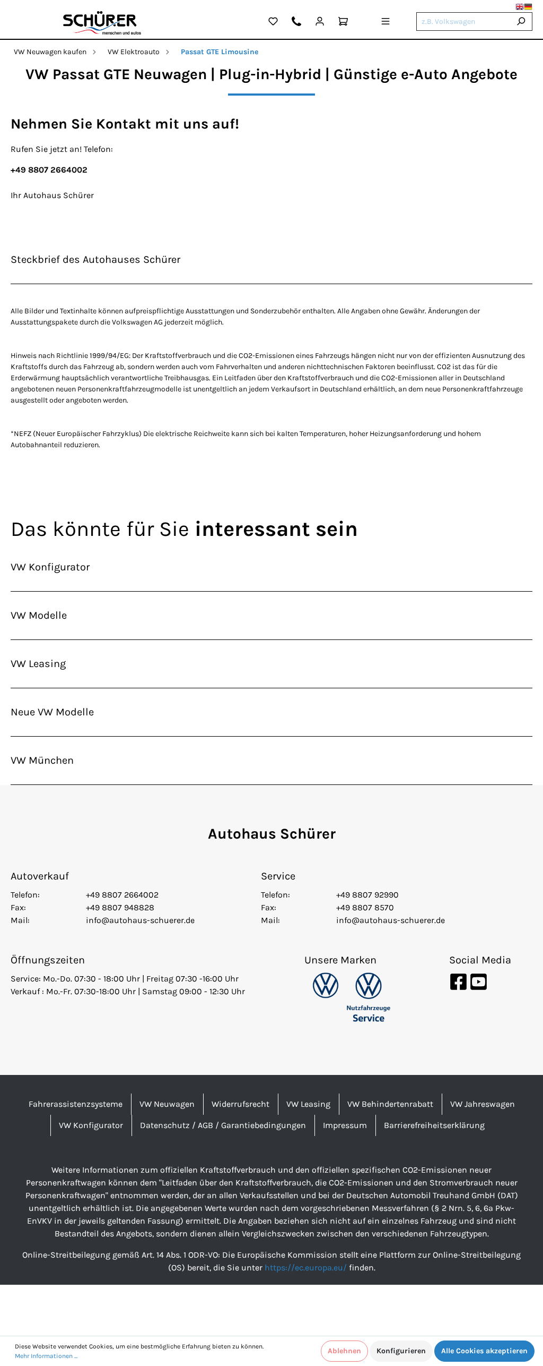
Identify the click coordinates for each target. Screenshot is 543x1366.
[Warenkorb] (343, 22)
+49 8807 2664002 (122, 895)
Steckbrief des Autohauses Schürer (95, 259)
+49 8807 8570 (365, 907)
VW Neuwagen (167, 1104)
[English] (519, 7)
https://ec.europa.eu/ (306, 1267)
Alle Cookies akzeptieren (484, 1350)
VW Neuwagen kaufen (50, 51)
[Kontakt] (296, 22)
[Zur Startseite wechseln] (102, 23)
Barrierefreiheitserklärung (434, 1125)
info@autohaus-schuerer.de (140, 920)
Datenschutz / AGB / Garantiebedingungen (223, 1125)
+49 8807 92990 (367, 895)
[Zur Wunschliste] (273, 22)
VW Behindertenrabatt (390, 1104)
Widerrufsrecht (240, 1104)
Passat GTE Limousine (219, 51)
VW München (42, 760)
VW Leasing (38, 664)
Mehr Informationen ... (46, 1356)
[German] (528, 7)
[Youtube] (478, 981)
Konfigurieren (401, 1350)
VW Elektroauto (134, 51)
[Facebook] (459, 981)
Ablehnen (344, 1350)
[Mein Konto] (319, 22)
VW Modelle (39, 615)
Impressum (345, 1125)
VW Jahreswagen (482, 1104)
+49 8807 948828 (120, 907)
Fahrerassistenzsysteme (75, 1104)
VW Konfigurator (50, 567)
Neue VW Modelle (52, 712)
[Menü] (385, 22)
